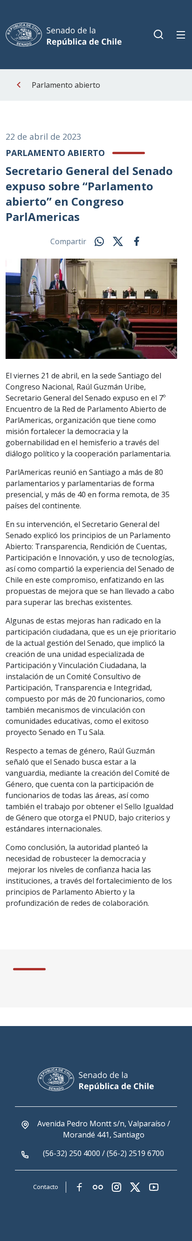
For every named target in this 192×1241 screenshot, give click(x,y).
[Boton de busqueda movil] (158, 35)
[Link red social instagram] (116, 1187)
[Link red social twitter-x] (135, 1187)
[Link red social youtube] (153, 1187)
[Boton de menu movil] (180, 35)
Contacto (45, 1187)
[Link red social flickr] (97, 1187)
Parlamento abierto (66, 85)
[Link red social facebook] (79, 1187)
